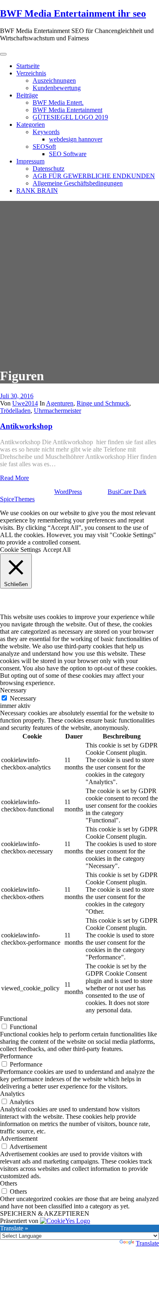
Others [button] (8, 1183)
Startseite (28, 65)
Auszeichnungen (54, 80)
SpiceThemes (17, 499)
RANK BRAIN (37, 190)
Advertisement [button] (19, 1138)
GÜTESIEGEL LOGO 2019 (70, 117)
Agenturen (59, 403)
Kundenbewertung (57, 87)
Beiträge (27, 95)
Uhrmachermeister (57, 410)
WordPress (68, 491)
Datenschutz (48, 168)
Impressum (30, 161)
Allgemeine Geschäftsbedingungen (78, 183)
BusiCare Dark (127, 491)
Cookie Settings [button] (20, 549)
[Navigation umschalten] (3, 54)
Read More (14, 477)
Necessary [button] (13, 690)
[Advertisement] (79, 280)
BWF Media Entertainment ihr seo (73, 13)
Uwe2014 (25, 403)
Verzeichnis (31, 73)
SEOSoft (44, 146)
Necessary (23, 698)
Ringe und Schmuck (103, 403)
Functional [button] (13, 1018)
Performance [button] (16, 1056)
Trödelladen (15, 410)
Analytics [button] (12, 1093)
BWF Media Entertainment (67, 109)
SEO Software (67, 153)
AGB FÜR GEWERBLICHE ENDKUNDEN (94, 175)
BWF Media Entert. (58, 102)
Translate (147, 1243)
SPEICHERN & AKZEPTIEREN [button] (44, 1213)
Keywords (46, 131)
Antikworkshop (26, 426)
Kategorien (30, 124)
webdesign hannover (75, 139)
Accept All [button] (57, 549)
